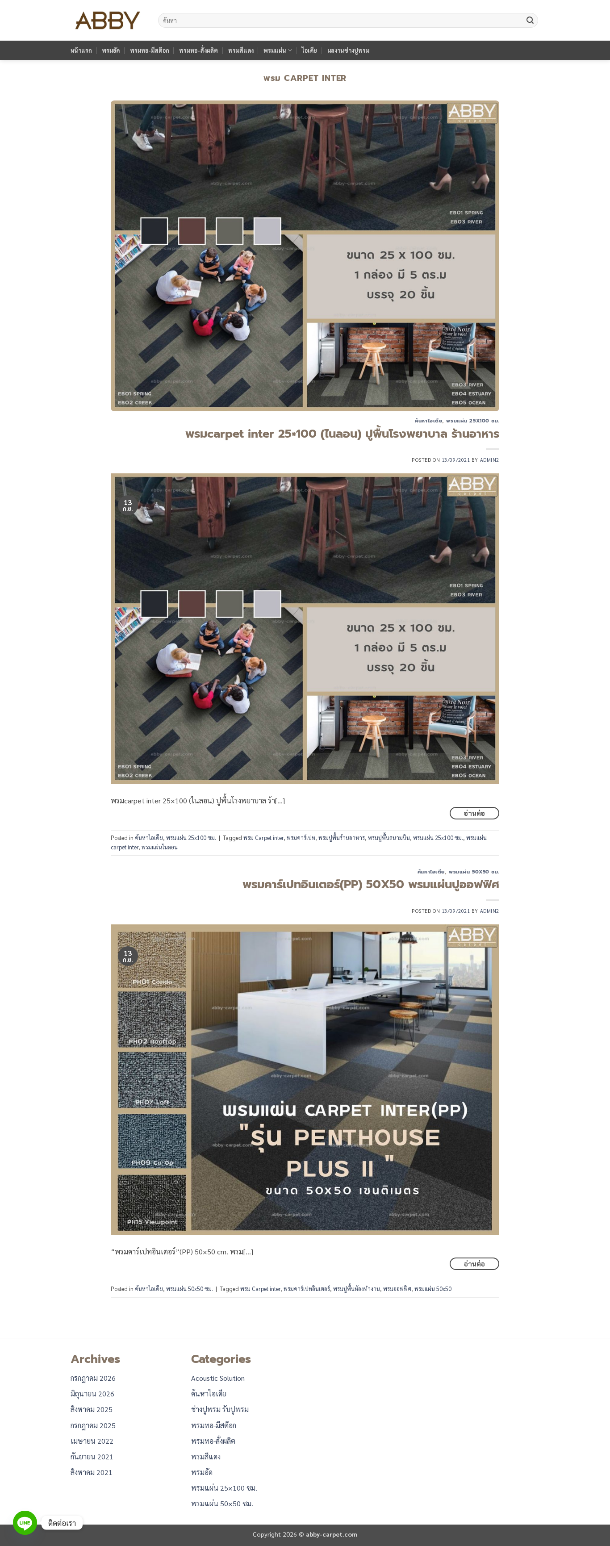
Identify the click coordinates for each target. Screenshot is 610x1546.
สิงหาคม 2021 (92, 1472)
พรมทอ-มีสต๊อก (149, 50)
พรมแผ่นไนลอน (160, 847)
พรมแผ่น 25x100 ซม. (472, 421)
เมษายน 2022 (92, 1441)
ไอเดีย (309, 50)
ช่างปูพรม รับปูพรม (220, 1409)
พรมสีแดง (241, 50)
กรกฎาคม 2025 (93, 1425)
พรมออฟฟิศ (397, 1288)
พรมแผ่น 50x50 (432, 1288)
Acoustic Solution (218, 1378)
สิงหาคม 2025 (92, 1409)
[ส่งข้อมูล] (530, 20)
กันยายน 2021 (92, 1456)
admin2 (489, 459)
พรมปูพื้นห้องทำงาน (356, 1288)
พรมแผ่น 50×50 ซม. (222, 1503)
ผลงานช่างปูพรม (348, 50)
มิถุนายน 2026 (92, 1393)
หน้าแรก (81, 50)
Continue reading (474, 813)
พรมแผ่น (274, 50)
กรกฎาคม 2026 (93, 1378)
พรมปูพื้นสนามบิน (389, 837)
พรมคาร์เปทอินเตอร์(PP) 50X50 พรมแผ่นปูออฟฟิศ (370, 884)
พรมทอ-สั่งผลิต (198, 50)
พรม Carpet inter (263, 837)
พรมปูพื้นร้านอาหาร (341, 837)
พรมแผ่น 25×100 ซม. (224, 1487)
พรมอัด (111, 50)
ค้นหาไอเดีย (428, 421)
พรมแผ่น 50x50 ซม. (474, 872)
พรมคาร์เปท (301, 837)
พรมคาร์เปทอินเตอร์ (307, 1288)
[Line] (25, 1523)
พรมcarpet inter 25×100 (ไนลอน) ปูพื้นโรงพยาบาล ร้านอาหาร (342, 434)
